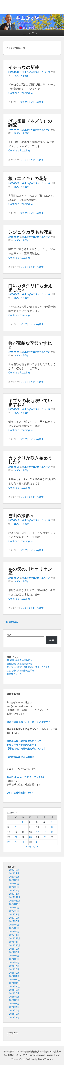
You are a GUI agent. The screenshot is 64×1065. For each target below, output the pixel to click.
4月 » (36, 846)
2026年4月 (14, 883)
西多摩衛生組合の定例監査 (19, 660)
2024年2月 (14, 973)
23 (30, 837)
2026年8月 (14, 870)
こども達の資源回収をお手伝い (22, 670)
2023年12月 (14, 979)
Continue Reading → (20, 93)
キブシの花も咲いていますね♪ (30, 402)
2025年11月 (14, 901)
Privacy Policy (53, 1055)
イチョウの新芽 (23, 67)
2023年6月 (14, 1000)
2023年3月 (14, 1010)
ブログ (23, 102)
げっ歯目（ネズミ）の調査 (30, 123)
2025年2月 (14, 931)
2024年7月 (14, 955)
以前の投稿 (10, 622)
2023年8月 (14, 993)
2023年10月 (14, 986)
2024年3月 (14, 969)
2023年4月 (14, 1007)
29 (23, 842)
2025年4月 (14, 924)
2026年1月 (14, 894)
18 (44, 832)
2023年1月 (14, 1017)
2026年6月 (14, 877)
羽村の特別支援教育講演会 (19, 664)
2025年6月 (14, 918)
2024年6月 (14, 959)
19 (52, 832)
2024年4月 (14, 966)
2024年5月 (14, 962)
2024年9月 (14, 949)
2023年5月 (14, 1003)
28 (16, 842)
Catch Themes (45, 1059)
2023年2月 (14, 1014)
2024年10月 (14, 945)
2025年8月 (14, 911)
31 (37, 842)
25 (44, 837)
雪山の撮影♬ (21, 515)
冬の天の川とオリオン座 (30, 571)
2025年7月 (14, 914)
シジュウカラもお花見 (30, 232)
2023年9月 (14, 990)
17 (37, 832)
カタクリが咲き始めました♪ (30, 460)
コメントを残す (21, 75)
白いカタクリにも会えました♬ (30, 287)
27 (8, 842)
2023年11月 (14, 983)
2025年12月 (14, 897)
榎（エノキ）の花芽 (27, 178)
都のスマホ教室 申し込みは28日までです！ (28, 667)
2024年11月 (14, 942)
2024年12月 (14, 938)
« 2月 (28, 846)
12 (52, 827)
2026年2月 (14, 890)
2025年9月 (14, 907)
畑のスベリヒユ (14, 674)
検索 (9, 634)
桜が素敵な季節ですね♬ (30, 345)
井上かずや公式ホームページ (36, 72)
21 (16, 837)
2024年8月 (14, 952)
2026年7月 (14, 873)
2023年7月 (14, 997)
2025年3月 (14, 928)
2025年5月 (14, 921)
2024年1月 (14, 976)
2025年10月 (14, 904)
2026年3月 (14, 887)
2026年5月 (14, 880)
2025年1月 (14, 935)
